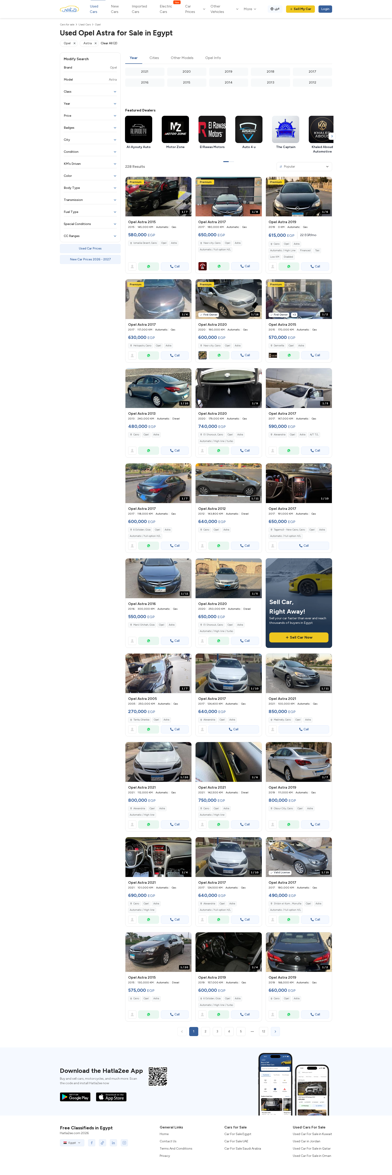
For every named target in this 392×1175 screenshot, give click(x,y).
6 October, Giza (141, 529)
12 (263, 1031)
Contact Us (168, 1141)
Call (177, 266)
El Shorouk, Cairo (213, 434)
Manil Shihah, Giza (143, 624)
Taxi (317, 250)
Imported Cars (139, 9)
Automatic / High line (142, 814)
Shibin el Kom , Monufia (287, 903)
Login (325, 9)
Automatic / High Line (283, 250)
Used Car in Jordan (306, 1141)
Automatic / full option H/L (215, 249)
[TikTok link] (102, 1142)
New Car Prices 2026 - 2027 (90, 259)
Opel (164, 243)
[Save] (186, 182)
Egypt (72, 1142)
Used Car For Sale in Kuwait (312, 1134)
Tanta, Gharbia (141, 719)
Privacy (165, 1156)
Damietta (279, 345)
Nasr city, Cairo (211, 243)
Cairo (276, 243)
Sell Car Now (301, 637)
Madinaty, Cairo (282, 719)
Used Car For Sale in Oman (312, 1156)
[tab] (133, 58)
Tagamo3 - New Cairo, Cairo (289, 529)
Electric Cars (169, 9)
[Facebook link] (91, 1142)
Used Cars (94, 9)
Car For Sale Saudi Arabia (242, 1148)
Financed (305, 250)
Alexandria (279, 434)
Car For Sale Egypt (237, 1134)
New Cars (115, 9)
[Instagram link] (124, 1142)
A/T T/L (314, 434)
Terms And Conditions (176, 1148)
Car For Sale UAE (236, 1141)
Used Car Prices (90, 248)
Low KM (274, 256)
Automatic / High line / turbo (216, 441)
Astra (174, 243)
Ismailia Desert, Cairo (145, 243)
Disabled (288, 256)
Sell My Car (302, 9)
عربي (277, 8)
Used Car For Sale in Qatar (312, 1148)
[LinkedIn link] (113, 1142)
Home (164, 1134)
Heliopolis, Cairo (142, 345)
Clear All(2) (109, 43)
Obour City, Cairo (283, 808)
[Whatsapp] (148, 266)
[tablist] (228, 58)
